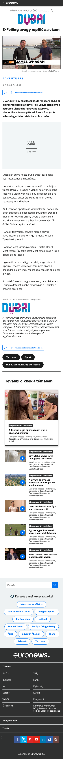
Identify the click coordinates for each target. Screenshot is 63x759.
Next (4, 686)
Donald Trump (15, 626)
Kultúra (36, 692)
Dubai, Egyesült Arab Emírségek (23, 364)
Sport (28, 357)
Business (6, 680)
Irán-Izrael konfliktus (31, 604)
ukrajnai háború (47, 611)
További (6, 728)
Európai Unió (23, 619)
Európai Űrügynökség (43, 626)
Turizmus (11, 357)
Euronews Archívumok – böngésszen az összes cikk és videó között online (46, 708)
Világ (35, 673)
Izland (52, 634)
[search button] (55, 585)
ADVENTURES (13, 78)
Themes (6, 666)
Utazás (5, 692)
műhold (43, 619)
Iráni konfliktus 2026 (19, 611)
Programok (38, 699)
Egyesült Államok (31, 634)
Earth (36, 680)
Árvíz (10, 634)
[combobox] (31, 585)
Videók (5, 699)
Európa (5, 673)
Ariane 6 (22, 641)
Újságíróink (7, 705)
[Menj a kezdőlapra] (10, 3)
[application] (31, 52)
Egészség (38, 686)
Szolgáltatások (9, 720)
